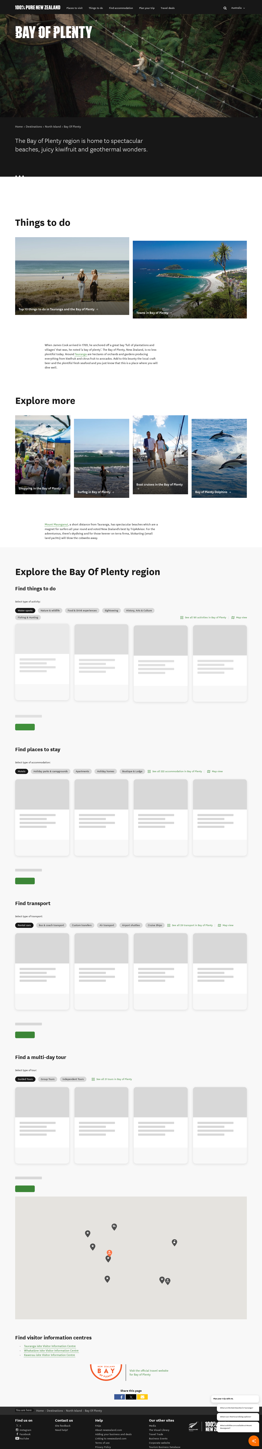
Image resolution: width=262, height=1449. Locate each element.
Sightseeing (111, 610)
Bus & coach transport (51, 920)
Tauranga (81, 354)
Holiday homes (105, 766)
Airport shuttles (131, 920)
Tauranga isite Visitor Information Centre (50, 1341)
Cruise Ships (155, 920)
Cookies (99, 1446)
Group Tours (48, 1074)
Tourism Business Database (164, 1442)
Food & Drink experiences (82, 610)
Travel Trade (156, 1429)
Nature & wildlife (50, 610)
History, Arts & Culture (139, 610)
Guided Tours (25, 1074)
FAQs (98, 1420)
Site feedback (62, 1420)
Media (152, 1420)
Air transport (107, 920)
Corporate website (159, 1437)
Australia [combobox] (236, 7)
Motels (21, 766)
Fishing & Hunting (28, 617)
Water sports (25, 610)
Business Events (158, 1433)
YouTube (24, 1433)
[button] (74, 8)
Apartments (82, 766)
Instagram (25, 1425)
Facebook (25, 1429)
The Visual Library (159, 1425)
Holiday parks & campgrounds (51, 766)
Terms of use (102, 1437)
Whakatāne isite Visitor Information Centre (51, 1345)
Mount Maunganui (56, 524)
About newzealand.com (108, 1425)
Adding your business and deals (113, 1429)
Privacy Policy (103, 1442)
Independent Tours (73, 1074)
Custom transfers (82, 920)
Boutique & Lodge (132, 766)
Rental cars (24, 920)
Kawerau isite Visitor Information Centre (49, 1350)
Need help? (61, 1425)
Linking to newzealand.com (110, 1433)
